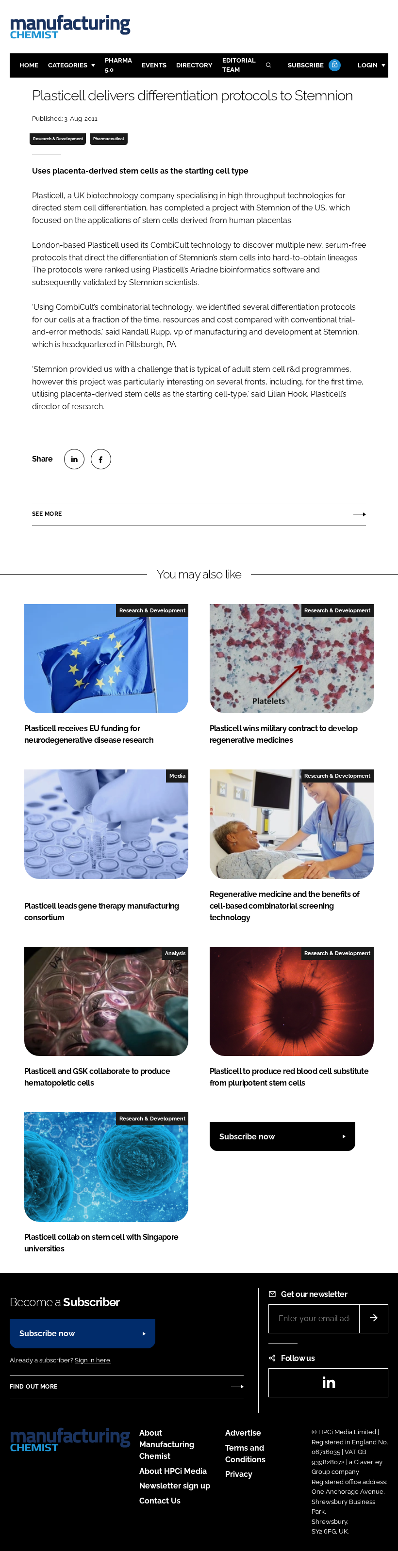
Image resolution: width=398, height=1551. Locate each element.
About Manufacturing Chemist (166, 1444)
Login (368, 65)
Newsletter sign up (174, 1485)
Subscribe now (247, 1136)
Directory (194, 65)
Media (177, 776)
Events (154, 65)
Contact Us (160, 1500)
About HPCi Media (173, 1471)
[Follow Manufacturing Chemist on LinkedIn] (328, 1385)
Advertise (243, 1433)
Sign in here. (93, 1360)
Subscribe (306, 65)
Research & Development (58, 138)
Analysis (175, 953)
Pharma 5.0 (118, 65)
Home (28, 65)
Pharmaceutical (108, 138)
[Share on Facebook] (101, 459)
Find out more (33, 1386)
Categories (67, 65)
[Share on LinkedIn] (74, 459)
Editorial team (239, 65)
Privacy (238, 1474)
